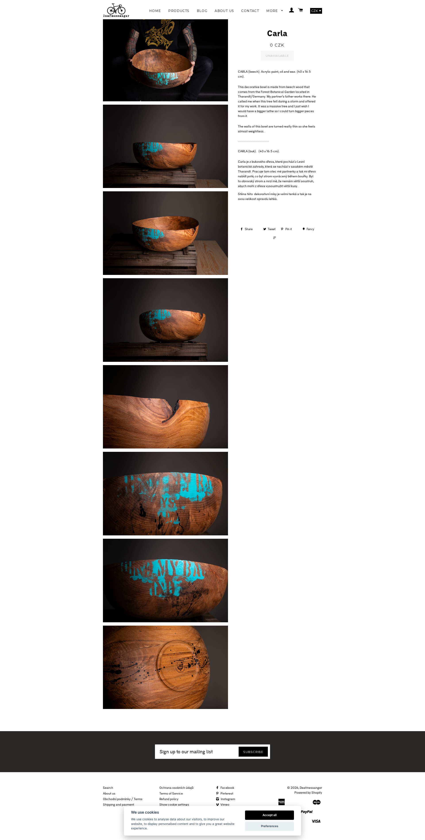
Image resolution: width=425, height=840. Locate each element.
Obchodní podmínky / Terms (122, 799)
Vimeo (224, 805)
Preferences (269, 826)
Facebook (227, 788)
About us (109, 793)
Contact (250, 11)
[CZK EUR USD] (316, 11)
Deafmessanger (311, 788)
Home (155, 11)
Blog (202, 11)
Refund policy (168, 799)
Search (108, 788)
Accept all (269, 815)
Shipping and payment (118, 805)
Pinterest (226, 793)
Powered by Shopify (308, 793)
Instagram (227, 799)
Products (178, 11)
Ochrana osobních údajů (176, 788)
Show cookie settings (174, 805)
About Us (224, 11)
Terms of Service (171, 793)
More (272, 11)
